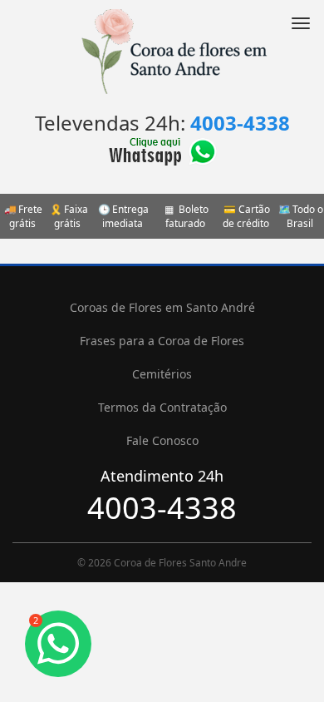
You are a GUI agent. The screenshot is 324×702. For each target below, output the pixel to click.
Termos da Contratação (162, 407)
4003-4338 (240, 122)
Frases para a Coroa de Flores (162, 341)
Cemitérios (162, 374)
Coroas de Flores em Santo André (162, 307)
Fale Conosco (162, 440)
